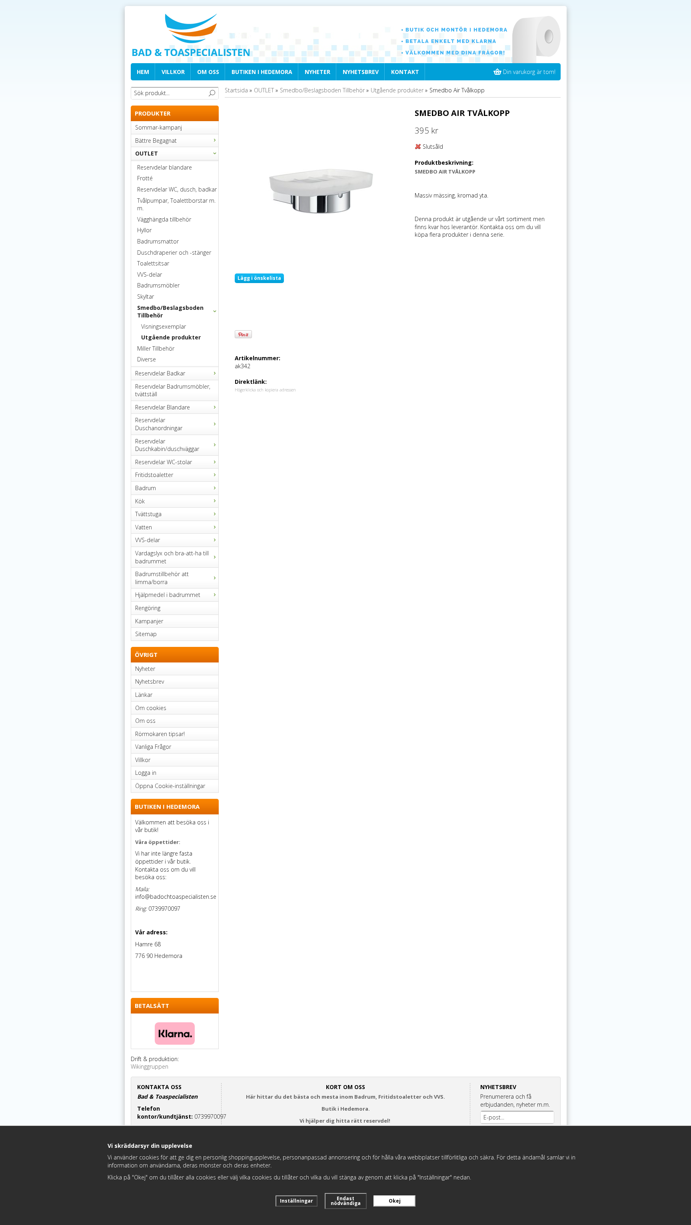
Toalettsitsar (153, 263)
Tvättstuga (148, 514)
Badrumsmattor (158, 241)
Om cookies (150, 708)
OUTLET (146, 153)
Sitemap (146, 634)
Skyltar (145, 296)
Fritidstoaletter (154, 475)
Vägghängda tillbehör (164, 219)
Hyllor (144, 230)
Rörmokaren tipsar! (160, 734)
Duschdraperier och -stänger (174, 252)
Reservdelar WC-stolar (163, 462)
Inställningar (296, 1200)
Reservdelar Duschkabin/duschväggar (167, 445)
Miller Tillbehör (155, 348)
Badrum (145, 488)
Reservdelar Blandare (162, 407)
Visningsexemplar (163, 326)
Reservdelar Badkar (160, 373)
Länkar (143, 694)
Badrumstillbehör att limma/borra (162, 578)
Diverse (146, 359)
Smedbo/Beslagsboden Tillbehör (170, 311)
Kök (140, 501)
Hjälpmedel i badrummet (167, 595)
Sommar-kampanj (158, 127)
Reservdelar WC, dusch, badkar (177, 189)
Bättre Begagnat (156, 140)
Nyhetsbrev (361, 72)
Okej (395, 1200)
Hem (143, 72)
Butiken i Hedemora (262, 72)
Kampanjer (149, 621)
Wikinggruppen (149, 1066)
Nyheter (317, 72)
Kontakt (405, 72)
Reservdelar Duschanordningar (158, 424)
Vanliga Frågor (153, 746)
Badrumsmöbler (158, 285)
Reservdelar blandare (164, 167)
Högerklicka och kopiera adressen (265, 390)
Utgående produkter (171, 337)
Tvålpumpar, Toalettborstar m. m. (176, 204)
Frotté (145, 178)
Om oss (208, 72)
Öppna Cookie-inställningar (170, 786)
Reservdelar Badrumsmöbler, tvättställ (172, 390)
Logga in (145, 772)
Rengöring (147, 608)
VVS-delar (149, 274)
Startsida (236, 90)
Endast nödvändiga (346, 1201)
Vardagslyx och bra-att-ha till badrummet (172, 557)
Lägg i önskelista (259, 278)
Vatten (143, 527)
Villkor (173, 72)
